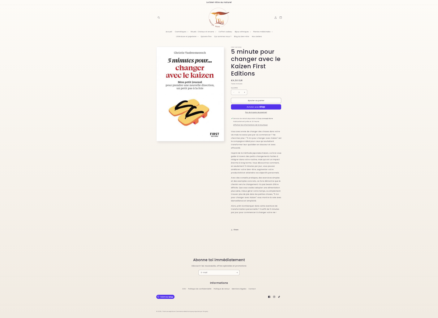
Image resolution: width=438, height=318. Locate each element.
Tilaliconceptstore (168, 311)
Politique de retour (222, 289)
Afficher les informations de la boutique (250, 125)
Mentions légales (239, 289)
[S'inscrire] (236, 272)
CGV (184, 289)
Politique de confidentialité (199, 289)
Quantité (234, 88)
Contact (252, 289)
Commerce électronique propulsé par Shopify (192, 311)
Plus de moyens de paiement (256, 112)
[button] (158, 17)
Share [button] (236, 230)
